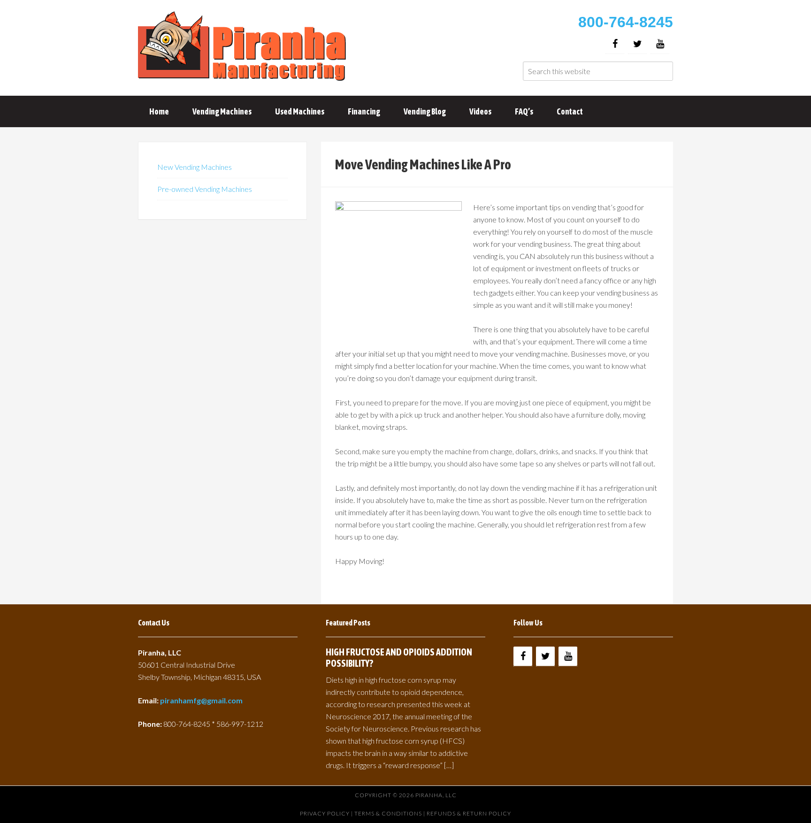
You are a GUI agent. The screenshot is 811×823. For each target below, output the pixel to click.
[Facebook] (614, 43)
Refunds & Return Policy (469, 813)
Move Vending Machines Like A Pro (423, 164)
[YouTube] (659, 43)
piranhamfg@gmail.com (201, 700)
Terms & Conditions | (390, 813)
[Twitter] (637, 43)
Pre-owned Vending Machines (204, 188)
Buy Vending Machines (243, 46)
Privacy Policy (325, 813)
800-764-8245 (625, 22)
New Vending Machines (194, 166)
